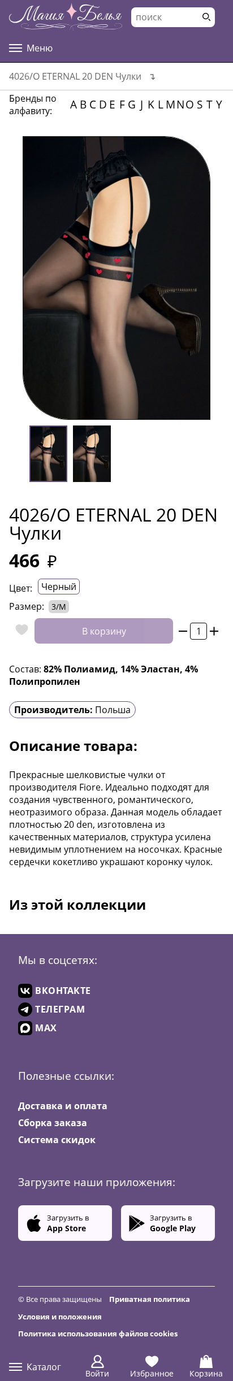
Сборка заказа (52, 1123)
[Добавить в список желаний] (19, 631)
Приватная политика (149, 1299)
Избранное (152, 1373)
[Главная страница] (65, 17)
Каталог (44, 1367)
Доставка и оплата (62, 1106)
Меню (40, 48)
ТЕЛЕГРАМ (60, 1009)
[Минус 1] (183, 631)
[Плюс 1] (214, 631)
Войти (97, 1373)
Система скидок (57, 1140)
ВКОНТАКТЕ (63, 990)
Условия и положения (60, 1316)
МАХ (46, 1028)
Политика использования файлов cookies (98, 1333)
